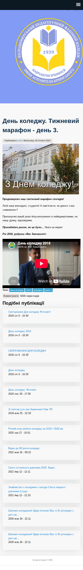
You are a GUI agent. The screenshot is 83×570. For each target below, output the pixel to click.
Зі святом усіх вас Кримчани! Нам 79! (30, 409)
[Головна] (9, 101)
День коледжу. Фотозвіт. (22, 389)
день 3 (48, 290)
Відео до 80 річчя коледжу (24, 448)
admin (20, 140)
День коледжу (16, 290)
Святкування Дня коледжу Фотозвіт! (29, 311)
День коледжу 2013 (19, 331)
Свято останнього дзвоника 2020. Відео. (31, 467)
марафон (38, 290)
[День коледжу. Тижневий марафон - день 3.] (41, 193)
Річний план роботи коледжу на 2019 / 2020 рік (35, 428)
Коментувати (11, 295)
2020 (28, 290)
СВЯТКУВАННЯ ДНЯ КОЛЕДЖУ (27, 350)
